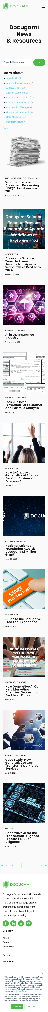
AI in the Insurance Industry (19, 336)
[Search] (39, 62)
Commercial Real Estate (20, 102)
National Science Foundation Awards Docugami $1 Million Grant (20, 550)
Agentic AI (13, 78)
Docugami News (16, 121)
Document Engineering (16, 542)
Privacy (6, 955)
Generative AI (11, 254)
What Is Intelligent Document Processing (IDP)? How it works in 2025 (22, 186)
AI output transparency (20, 83)
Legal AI (9, 829)
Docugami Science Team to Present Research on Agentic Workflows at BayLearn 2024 (23, 264)
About (6, 938)
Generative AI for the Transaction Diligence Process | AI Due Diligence (22, 837)
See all (6, 128)
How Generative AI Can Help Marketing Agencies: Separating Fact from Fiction (23, 690)
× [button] (42, 972)
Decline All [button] (31, 1006)
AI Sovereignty (15, 88)
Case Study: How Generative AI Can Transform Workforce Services (22, 764)
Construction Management (21, 107)
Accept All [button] (17, 1006)
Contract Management (19, 112)
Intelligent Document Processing (21, 178)
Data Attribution (16, 117)
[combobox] (18, 62)
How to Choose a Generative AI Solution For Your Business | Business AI (22, 476)
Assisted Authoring (17, 92)
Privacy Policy (21, 991)
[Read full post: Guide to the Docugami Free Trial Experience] (24, 589)
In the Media (9, 946)
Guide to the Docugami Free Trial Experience (23, 620)
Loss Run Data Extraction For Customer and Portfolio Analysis (23, 405)
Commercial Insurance (20, 97)
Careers (7, 942)
